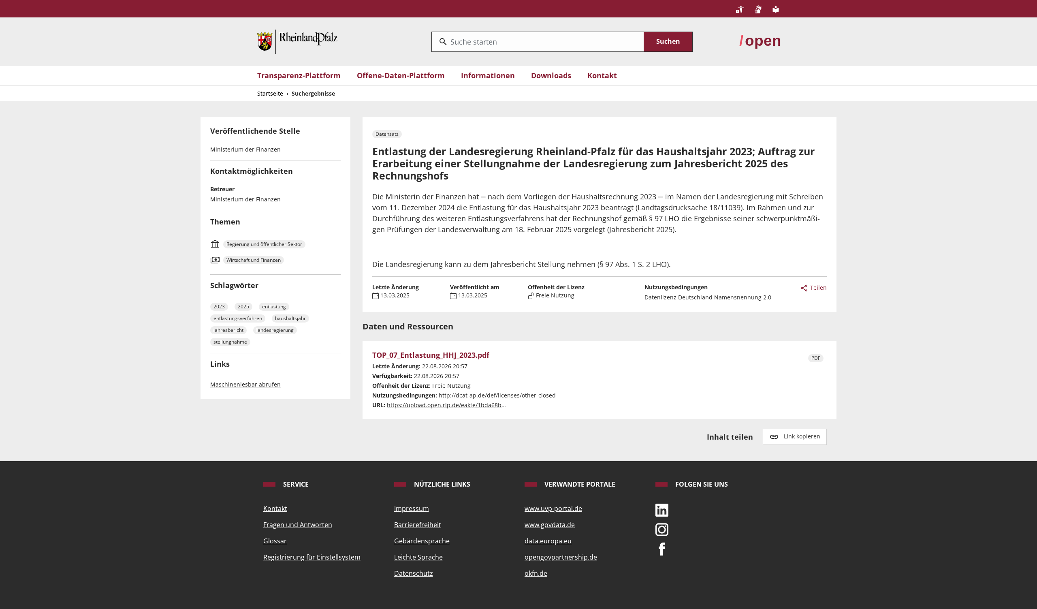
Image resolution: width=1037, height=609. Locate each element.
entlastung (274, 306)
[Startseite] (297, 41)
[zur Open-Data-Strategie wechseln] (759, 41)
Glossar (275, 540)
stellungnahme (230, 341)
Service (295, 484)
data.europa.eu (548, 540)
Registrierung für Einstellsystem (312, 557)
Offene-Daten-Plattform (401, 75)
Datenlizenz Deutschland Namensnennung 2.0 (707, 297)
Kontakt (602, 75)
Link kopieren (802, 436)
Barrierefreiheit (417, 524)
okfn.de (536, 573)
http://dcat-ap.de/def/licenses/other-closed (497, 395)
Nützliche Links (441, 484)
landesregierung (275, 330)
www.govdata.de (550, 524)
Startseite (270, 93)
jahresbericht (228, 330)
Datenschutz (413, 573)
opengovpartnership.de (561, 557)
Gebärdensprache (422, 540)
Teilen (818, 287)
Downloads (551, 75)
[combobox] (538, 41)
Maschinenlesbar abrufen (245, 384)
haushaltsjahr (290, 318)
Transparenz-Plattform (299, 75)
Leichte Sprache (418, 557)
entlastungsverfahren (237, 318)
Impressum (411, 508)
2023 (219, 306)
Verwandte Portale (579, 484)
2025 (243, 306)
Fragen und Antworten (297, 524)
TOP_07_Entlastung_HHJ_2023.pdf (430, 355)
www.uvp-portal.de (553, 508)
